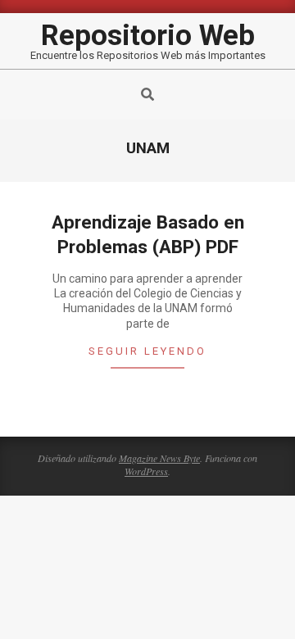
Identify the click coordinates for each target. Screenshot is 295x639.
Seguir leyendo (147, 351)
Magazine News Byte (159, 458)
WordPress (146, 471)
